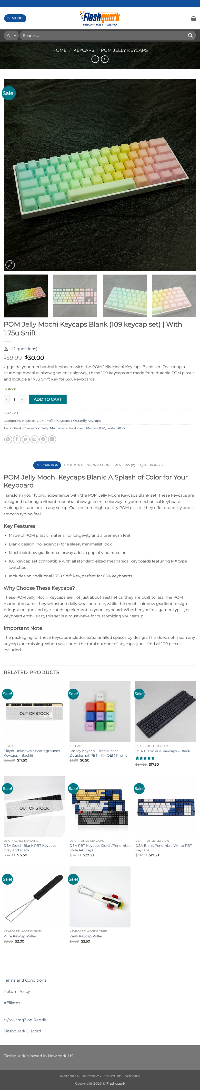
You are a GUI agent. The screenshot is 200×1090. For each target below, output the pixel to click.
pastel (111, 428)
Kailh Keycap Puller (86, 936)
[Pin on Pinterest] (43, 439)
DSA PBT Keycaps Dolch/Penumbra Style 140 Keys (100, 847)
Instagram (70, 1076)
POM (122, 428)
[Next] (186, 175)
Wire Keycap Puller (20, 936)
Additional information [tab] (86, 465)
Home (59, 50)
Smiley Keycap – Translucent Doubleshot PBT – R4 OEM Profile (98, 753)
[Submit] (190, 35)
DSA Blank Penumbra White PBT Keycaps (163, 847)
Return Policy (17, 991)
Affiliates (12, 1003)
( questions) (24, 348)
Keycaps (83, 50)
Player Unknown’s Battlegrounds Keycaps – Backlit (32, 753)
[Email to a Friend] (34, 439)
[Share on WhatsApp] (8, 439)
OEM (101, 428)
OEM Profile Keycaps (53, 421)
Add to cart (48, 399)
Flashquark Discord (22, 1031)
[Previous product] (105, 59)
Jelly (45, 428)
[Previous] (13, 175)
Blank (17, 428)
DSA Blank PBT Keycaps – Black (162, 751)
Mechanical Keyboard (67, 428)
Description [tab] (47, 465)
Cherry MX (31, 428)
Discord (132, 1076)
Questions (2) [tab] (152, 465)
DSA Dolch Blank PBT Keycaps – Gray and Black (31, 847)
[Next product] (95, 59)
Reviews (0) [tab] (125, 465)
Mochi (91, 428)
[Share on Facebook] (17, 439)
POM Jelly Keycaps (124, 50)
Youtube (113, 1076)
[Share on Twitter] (26, 439)
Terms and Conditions (25, 980)
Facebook (92, 1076)
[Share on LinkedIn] (52, 439)
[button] (15, 18)
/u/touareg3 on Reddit (25, 1020)
